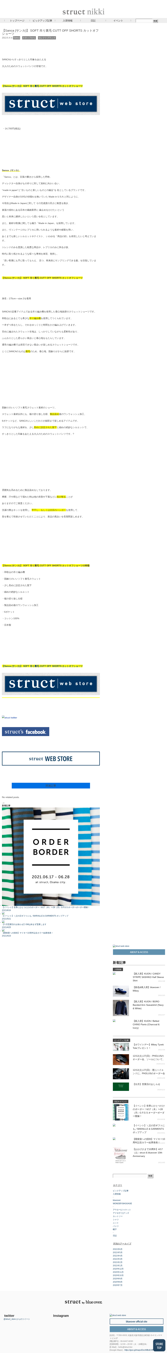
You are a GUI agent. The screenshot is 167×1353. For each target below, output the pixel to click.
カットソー (118, 1216)
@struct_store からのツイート (17, 1319)
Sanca (17, 38)
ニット (116, 1223)
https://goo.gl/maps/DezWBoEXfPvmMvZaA (143, 1350)
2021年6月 (117, 1249)
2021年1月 (117, 1265)
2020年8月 (117, 1282)
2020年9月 (117, 1279)
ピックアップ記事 (42, 20)
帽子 (115, 1229)
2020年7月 (117, 1285)
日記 (93, 20)
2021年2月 (117, 1262)
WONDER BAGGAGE (122, 1203)
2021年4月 (117, 1256)
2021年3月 (117, 1259)
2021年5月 (117, 1252)
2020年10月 (118, 1275)
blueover (117, 1200)
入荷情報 (68, 20)
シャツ (116, 1219)
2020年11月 (118, 1272)
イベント (118, 20)
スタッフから (29, 38)
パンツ (116, 1226)
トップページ (17, 20)
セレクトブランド (46, 38)
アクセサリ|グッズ (121, 1213)
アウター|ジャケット (122, 1210)
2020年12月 (118, 1269)
